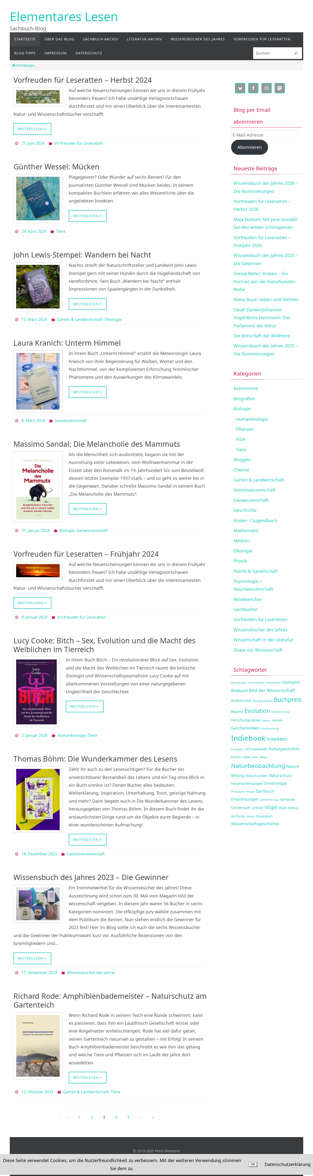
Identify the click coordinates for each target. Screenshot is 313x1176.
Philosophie (238, 791)
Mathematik (246, 530)
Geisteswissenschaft (86, 854)
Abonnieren (249, 147)
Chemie (241, 470)
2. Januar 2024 (34, 735)
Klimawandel (257, 748)
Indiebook (248, 738)
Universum (241, 807)
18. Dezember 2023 (39, 854)
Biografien (244, 398)
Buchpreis (288, 699)
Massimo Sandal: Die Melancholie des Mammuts (96, 444)
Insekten (277, 738)
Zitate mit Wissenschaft (258, 650)
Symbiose (287, 799)
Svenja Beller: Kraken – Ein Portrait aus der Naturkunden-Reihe (265, 281)
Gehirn (266, 720)
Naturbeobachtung (258, 766)
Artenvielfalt (273, 682)
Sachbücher (246, 609)
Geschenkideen (245, 728)
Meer (255, 757)
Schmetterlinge (269, 799)
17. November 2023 (39, 972)
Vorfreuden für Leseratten (78, 143)
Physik (240, 561)
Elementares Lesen (64, 16)
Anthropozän (239, 682)
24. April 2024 (34, 231)
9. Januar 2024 (34, 617)
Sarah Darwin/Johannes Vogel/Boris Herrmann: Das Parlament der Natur (262, 318)
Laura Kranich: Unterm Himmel (67, 343)
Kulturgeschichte (284, 749)
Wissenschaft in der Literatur (263, 640)
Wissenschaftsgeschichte (255, 823)
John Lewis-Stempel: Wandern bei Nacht (82, 255)
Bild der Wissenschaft (272, 690)
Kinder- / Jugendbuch (255, 520)
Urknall (257, 807)
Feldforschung (280, 712)
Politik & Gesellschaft (256, 571)
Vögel (271, 807)
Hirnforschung (270, 728)
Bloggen (242, 459)
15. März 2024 (34, 319)
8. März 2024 (33, 420)
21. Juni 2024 (33, 143)
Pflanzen (245, 429)
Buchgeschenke (262, 701)
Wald (283, 807)
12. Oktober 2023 (37, 1091)
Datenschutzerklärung (288, 1164)
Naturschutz (280, 775)
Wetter (250, 816)
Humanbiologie (71, 735)
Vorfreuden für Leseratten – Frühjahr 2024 (86, 554)
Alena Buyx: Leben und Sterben (266, 299)
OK (253, 1164)
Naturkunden (257, 775)
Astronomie (246, 388)
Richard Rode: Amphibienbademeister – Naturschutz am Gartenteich (110, 1000)
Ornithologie (275, 783)
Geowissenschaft (71, 420)
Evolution (257, 710)
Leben (246, 757)
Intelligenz (238, 749)
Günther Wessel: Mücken (56, 167)
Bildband (239, 690)
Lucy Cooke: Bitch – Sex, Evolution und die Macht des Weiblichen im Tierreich (104, 644)
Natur (264, 757)
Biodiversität (241, 700)
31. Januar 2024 (36, 530)
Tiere (60, 231)
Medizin (242, 540)
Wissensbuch (264, 816)
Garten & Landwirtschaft (80, 319)
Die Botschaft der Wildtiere (262, 336)
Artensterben (256, 682)
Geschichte (245, 510)
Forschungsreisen (246, 719)
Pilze (241, 439)
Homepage (25, 65)
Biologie (66, 530)
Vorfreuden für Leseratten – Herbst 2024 (82, 80)
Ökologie (113, 319)
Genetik (277, 720)
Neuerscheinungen (247, 783)
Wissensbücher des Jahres (91, 972)
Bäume (237, 711)
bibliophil (291, 682)
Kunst (236, 756)
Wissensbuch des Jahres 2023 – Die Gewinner (90, 877)
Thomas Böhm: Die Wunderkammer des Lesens (95, 759)
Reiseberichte (248, 599)
